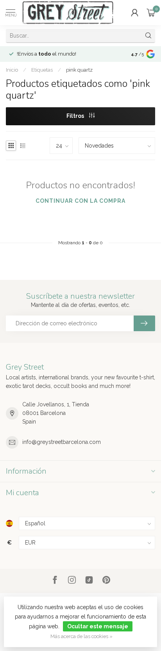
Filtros (75, 116)
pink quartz (79, 70)
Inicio (12, 70)
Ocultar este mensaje (97, 626)
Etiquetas (42, 70)
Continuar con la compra (80, 201)
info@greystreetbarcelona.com (61, 442)
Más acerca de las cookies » (81, 636)
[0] (151, 12)
